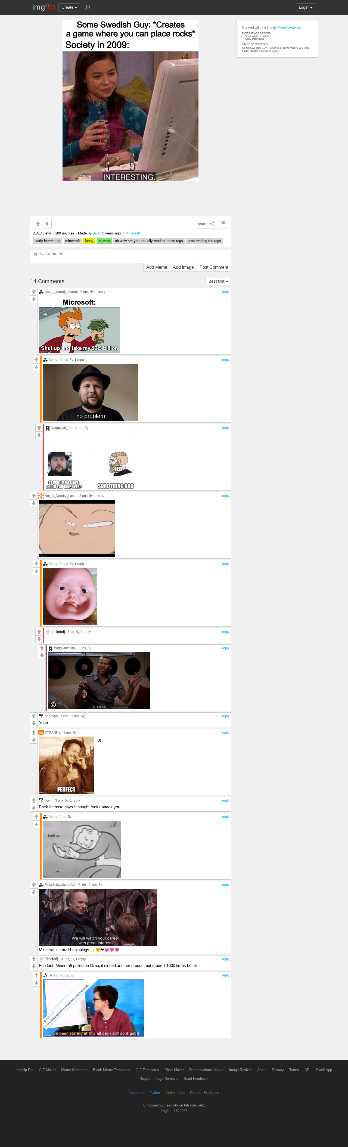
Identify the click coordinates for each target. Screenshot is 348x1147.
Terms (294, 1070)
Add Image (183, 267)
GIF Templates (147, 1070)
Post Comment (214, 267)
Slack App (324, 1070)
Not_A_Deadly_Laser (61, 495)
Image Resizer (240, 1070)
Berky (97, 233)
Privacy (278, 1070)
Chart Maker (174, 1070)
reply (225, 292)
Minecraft (133, 233)
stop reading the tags (204, 241)
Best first (216, 281)
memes (104, 241)
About (261, 1070)
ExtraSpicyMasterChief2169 (65, 884)
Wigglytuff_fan (61, 427)
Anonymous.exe (57, 716)
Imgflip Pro (24, 1070)
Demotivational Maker (206, 1070)
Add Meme (156, 267)
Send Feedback (196, 1079)
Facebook (136, 1093)
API (307, 1070)
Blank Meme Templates (111, 1070)
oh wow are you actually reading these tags (149, 241)
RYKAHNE (53, 732)
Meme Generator (290, 27)
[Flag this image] (223, 223)
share (203, 223)
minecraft (72, 241)
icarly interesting (47, 241)
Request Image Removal (158, 1079)
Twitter (155, 1093)
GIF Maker (47, 1070)
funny (89, 241)
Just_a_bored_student (61, 291)
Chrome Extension (204, 1093)
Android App (175, 1093)
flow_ (48, 800)
